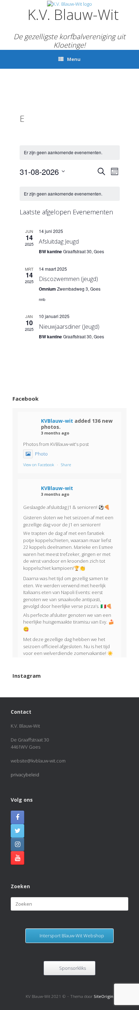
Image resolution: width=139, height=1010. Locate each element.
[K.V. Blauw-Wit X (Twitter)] (17, 831)
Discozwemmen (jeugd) (68, 279)
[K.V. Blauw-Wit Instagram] (17, 844)
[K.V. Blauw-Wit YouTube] (17, 858)
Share (66, 464)
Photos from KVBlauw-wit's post (56, 444)
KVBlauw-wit (57, 420)
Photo (41, 454)
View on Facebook (38, 464)
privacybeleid (25, 774)
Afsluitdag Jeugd (59, 241)
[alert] (70, 152)
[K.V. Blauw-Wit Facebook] (17, 817)
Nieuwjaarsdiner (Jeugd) (69, 326)
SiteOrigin (103, 996)
